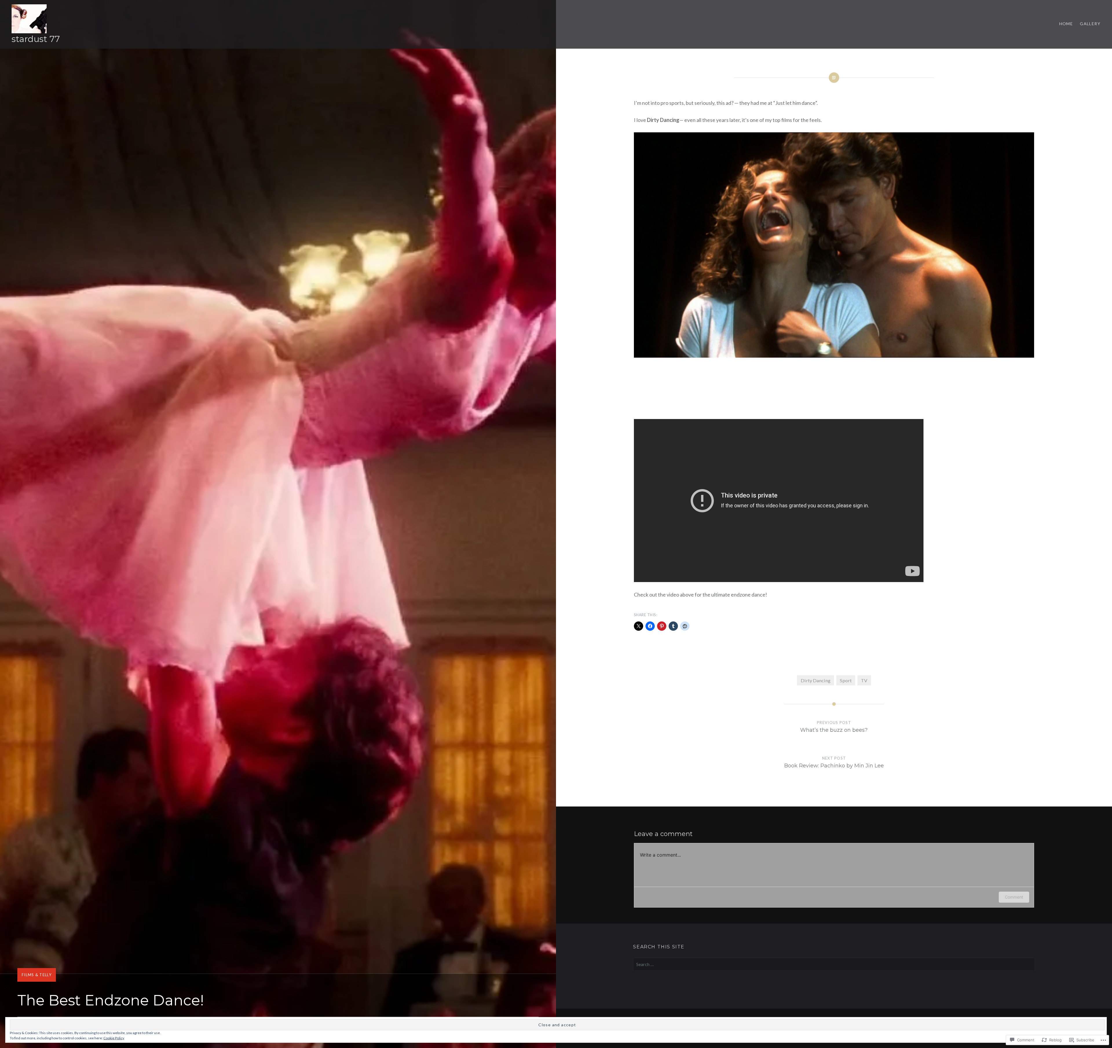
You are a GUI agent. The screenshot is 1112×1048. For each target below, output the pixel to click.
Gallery (1090, 23)
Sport (846, 680)
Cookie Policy (113, 1038)
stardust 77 (36, 39)
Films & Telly (37, 974)
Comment (1014, 897)
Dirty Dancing (816, 680)
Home (1066, 23)
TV (864, 680)
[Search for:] (834, 964)
